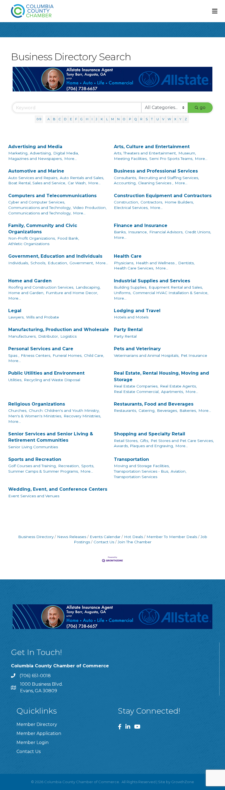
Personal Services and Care (40, 348)
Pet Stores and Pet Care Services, (182, 440)
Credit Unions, (198, 232)
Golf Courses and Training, (32, 466)
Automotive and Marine (36, 171)
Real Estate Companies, (136, 386)
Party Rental (128, 329)
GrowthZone (182, 782)
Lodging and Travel (137, 310)
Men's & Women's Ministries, (35, 416)
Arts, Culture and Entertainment (152, 146)
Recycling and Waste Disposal (52, 380)
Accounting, (125, 183)
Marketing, (18, 153)
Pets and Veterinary (137, 348)
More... (70, 158)
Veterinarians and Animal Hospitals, (146, 355)
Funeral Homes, (67, 355)
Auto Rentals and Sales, (82, 178)
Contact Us (104, 542)
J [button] (96, 119)
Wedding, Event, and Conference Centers (57, 489)
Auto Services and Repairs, (33, 178)
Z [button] (186, 119)
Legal (14, 310)
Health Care (128, 256)
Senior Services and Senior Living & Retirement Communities (50, 437)
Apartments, (172, 391)
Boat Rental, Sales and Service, (37, 183)
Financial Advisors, (166, 232)
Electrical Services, (131, 207)
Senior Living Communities (33, 447)
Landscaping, (88, 287)
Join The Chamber (134, 542)
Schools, (38, 263)
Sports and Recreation (34, 459)
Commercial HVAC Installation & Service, (170, 293)
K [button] (102, 119)
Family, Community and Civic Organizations (42, 228)
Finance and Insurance (140, 225)
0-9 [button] (39, 119)
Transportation (131, 459)
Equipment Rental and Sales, (176, 287)
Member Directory (36, 724)
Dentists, (186, 263)
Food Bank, (68, 238)
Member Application (38, 733)
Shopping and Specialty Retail (149, 433)
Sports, (87, 466)
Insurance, (138, 232)
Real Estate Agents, (178, 386)
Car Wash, (77, 183)
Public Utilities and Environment (46, 373)
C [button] (60, 119)
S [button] (147, 119)
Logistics (68, 336)
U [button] (157, 119)
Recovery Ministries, (82, 416)
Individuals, (18, 263)
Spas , (13, 355)
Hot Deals (133, 537)
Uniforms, (122, 293)
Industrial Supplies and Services (152, 280)
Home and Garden (30, 280)
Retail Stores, (126, 440)
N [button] (118, 119)
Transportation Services (135, 477)
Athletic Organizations (28, 244)
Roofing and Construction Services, (41, 287)
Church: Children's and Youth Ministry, (64, 410)
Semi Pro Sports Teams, (171, 158)
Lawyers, (16, 317)
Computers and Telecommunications (52, 195)
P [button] (130, 119)
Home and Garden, (26, 293)
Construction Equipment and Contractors (163, 195)
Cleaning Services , (155, 183)
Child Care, (94, 355)
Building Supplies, (130, 287)
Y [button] (180, 119)
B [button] (54, 119)
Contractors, (151, 202)
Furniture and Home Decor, (72, 293)
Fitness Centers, (36, 355)
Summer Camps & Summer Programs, (43, 471)
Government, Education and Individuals (55, 256)
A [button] (48, 119)
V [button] (163, 119)
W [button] (169, 119)
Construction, (126, 202)
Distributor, (48, 336)
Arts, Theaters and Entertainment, (145, 153)
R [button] (141, 119)
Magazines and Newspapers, (35, 158)
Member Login (32, 742)
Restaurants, (125, 410)
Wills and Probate (42, 317)
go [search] (203, 107)
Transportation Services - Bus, (141, 471)
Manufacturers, (22, 336)
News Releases (71, 537)
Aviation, (178, 471)
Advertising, (41, 153)
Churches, (17, 410)
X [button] (175, 119)
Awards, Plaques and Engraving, (144, 446)
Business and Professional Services (156, 171)
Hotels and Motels (131, 317)
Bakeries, (188, 410)
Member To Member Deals (172, 537)
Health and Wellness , (156, 263)
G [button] (81, 119)
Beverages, (167, 410)
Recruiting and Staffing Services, (169, 178)
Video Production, (89, 207)
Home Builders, (179, 202)
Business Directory (36, 537)
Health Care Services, (134, 268)
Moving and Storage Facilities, (142, 466)
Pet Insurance (194, 355)
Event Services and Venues (33, 496)
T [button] (152, 119)
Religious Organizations (36, 404)
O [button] (124, 119)
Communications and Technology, (39, 207)
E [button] (71, 119)
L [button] (107, 119)
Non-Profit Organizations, (32, 238)
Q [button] (135, 119)
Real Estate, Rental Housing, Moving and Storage (161, 376)
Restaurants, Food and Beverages (153, 404)
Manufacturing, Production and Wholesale (58, 329)
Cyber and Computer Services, (36, 202)
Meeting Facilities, (131, 158)
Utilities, (15, 380)
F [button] (76, 119)
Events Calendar (105, 537)
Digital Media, (66, 153)
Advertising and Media (35, 146)
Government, (81, 263)
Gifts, (144, 440)
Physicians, (124, 263)
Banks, (120, 232)
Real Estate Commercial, (136, 391)
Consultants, (125, 178)
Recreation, (69, 466)
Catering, (147, 410)
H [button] (87, 119)
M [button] (112, 119)
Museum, (187, 153)
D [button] (65, 119)
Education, (58, 263)
